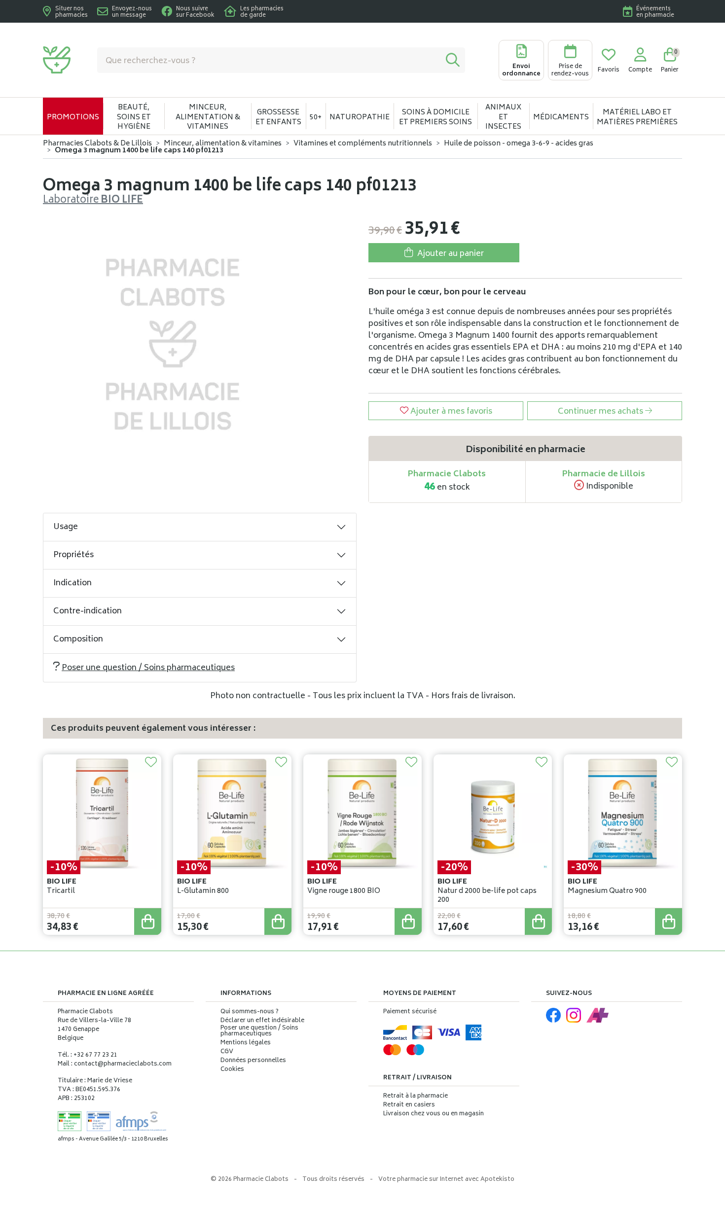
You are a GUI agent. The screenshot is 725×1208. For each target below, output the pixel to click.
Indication (72, 583)
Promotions (73, 117)
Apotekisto (446, 1179)
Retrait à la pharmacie (415, 1096)
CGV (226, 1052)
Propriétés (73, 555)
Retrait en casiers (409, 1105)
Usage (65, 527)
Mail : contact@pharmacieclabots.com (115, 1064)
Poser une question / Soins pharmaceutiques (148, 668)
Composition (78, 639)
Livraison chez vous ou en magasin (433, 1114)
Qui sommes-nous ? (249, 1012)
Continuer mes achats (601, 412)
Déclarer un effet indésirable (262, 1021)
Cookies (232, 1070)
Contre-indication (87, 611)
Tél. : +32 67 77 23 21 (87, 1055)
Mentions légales (245, 1043)
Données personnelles (253, 1061)
